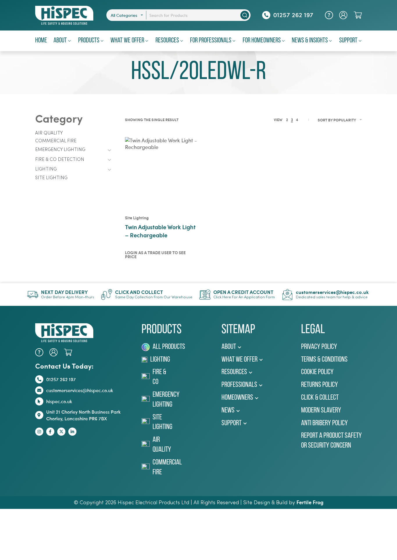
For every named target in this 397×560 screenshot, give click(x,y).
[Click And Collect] (106, 294)
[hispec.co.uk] (39, 401)
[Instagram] (39, 432)
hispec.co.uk (59, 401)
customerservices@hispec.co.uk (332, 291)
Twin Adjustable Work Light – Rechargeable (160, 230)
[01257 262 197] (266, 15)
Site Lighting (137, 218)
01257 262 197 (293, 14)
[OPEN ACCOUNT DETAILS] (343, 15)
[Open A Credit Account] (204, 294)
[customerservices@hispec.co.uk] (287, 294)
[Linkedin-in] (72, 432)
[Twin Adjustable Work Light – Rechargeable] (161, 173)
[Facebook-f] (50, 432)
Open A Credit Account (243, 291)
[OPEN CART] (357, 15)
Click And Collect (139, 291)
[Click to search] (244, 15)
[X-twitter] (61, 432)
